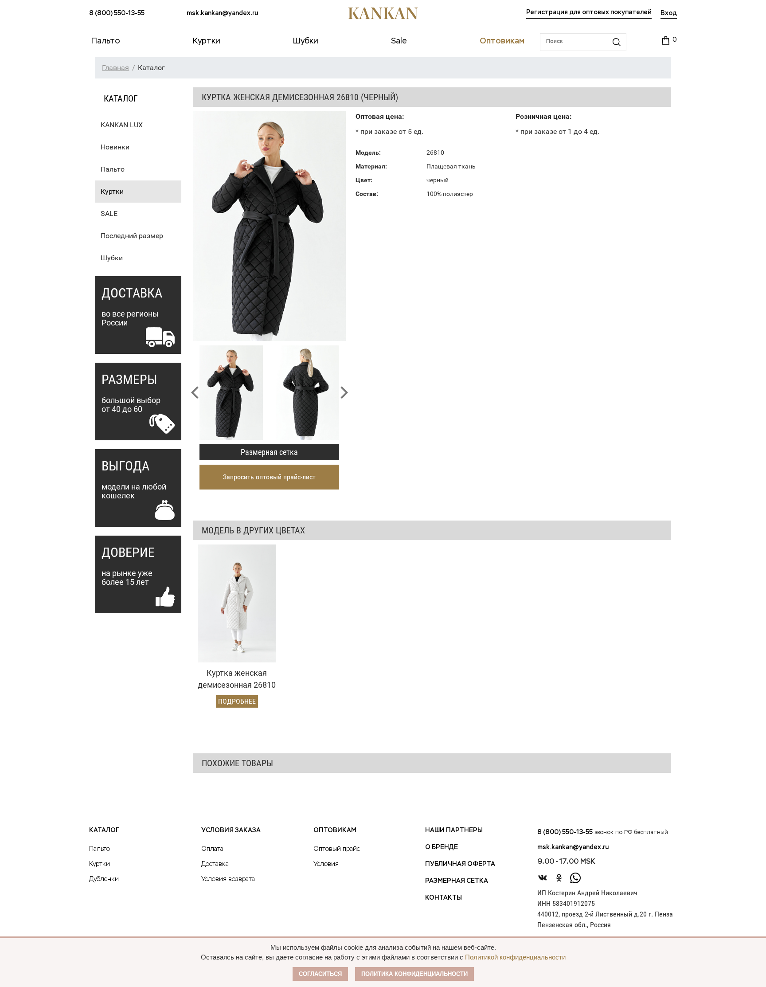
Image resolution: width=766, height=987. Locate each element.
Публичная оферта (460, 864)
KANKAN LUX (122, 125)
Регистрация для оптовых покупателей (589, 12)
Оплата (212, 849)
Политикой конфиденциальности (515, 957)
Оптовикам (334, 830)
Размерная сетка (269, 452)
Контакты (443, 898)
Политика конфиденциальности (414, 974)
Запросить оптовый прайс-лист (269, 477)
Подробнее (237, 701)
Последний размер (132, 235)
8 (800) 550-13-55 (117, 13)
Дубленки (104, 879)
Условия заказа (231, 830)
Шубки (112, 258)
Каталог (104, 830)
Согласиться (320, 974)
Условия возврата (228, 879)
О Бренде (441, 847)
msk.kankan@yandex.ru (222, 13)
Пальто (113, 169)
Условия (326, 864)
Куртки (112, 191)
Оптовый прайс (336, 849)
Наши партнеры (454, 830)
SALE (109, 213)
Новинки (115, 147)
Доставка (215, 864)
